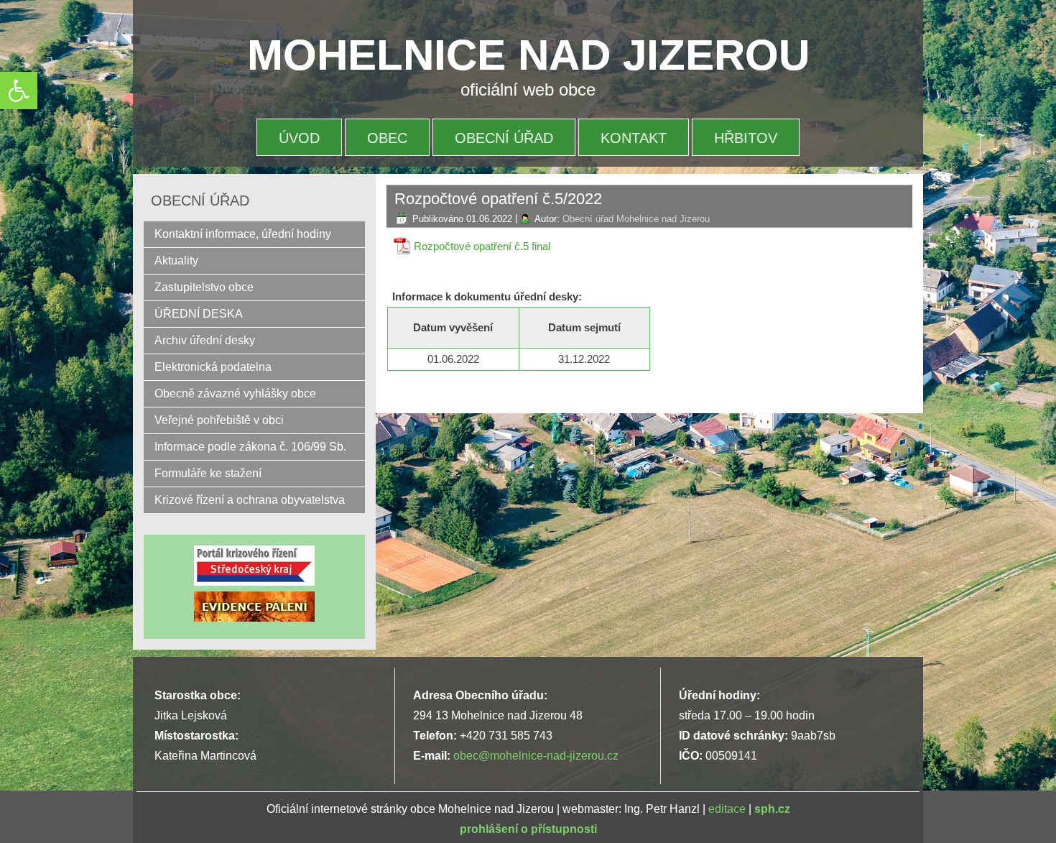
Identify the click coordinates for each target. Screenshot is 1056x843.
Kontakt (634, 138)
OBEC (387, 138)
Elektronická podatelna (213, 367)
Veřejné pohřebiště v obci (219, 420)
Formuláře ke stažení (207, 473)
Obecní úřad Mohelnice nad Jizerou (636, 218)
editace (727, 809)
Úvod (299, 138)
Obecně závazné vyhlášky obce (235, 393)
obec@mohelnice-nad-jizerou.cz (536, 756)
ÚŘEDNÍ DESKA (198, 314)
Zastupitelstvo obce (204, 287)
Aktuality (176, 260)
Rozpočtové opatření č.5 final (482, 246)
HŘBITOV (745, 138)
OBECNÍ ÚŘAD (504, 138)
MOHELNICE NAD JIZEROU (528, 55)
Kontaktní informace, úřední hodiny (242, 234)
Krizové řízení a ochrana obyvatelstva (249, 500)
